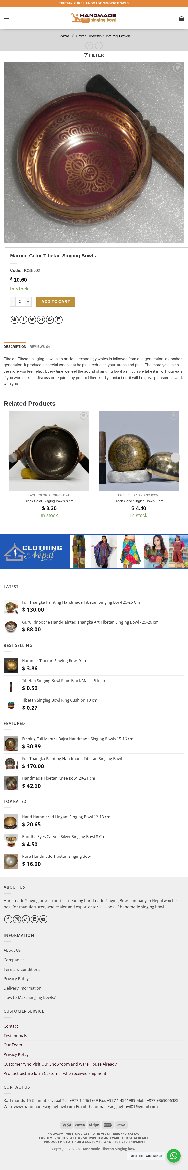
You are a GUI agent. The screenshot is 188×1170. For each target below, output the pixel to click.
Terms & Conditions (22, 969)
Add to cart (55, 302)
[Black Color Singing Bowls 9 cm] (139, 451)
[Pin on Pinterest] (50, 320)
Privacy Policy (16, 978)
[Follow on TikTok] (26, 919)
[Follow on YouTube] (43, 919)
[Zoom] (10, 237)
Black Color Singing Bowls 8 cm (49, 501)
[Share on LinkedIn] (59, 320)
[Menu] (7, 18)
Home (63, 36)
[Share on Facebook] (23, 320)
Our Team (13, 1045)
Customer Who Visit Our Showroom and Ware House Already (61, 1064)
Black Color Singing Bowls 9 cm (139, 501)
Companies (14, 959)
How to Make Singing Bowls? (30, 997)
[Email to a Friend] (41, 320)
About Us (12, 950)
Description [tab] (15, 346)
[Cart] (181, 18)
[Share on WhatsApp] (15, 320)
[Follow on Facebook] (8, 919)
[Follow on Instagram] (17, 919)
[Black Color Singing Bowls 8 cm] (49, 451)
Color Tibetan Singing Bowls (103, 36)
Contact (11, 1026)
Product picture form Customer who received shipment (55, 1073)
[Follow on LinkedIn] (35, 919)
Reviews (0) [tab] (40, 346)
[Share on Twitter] (32, 320)
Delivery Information (23, 988)
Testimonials (15, 1035)
